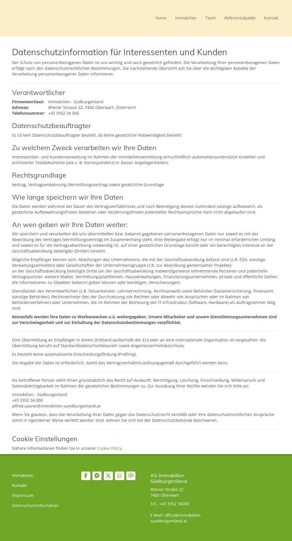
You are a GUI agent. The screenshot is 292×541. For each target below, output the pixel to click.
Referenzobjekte (240, 18)
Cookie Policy (109, 448)
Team (210, 18)
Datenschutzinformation (35, 505)
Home (161, 18)
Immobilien (186, 18)
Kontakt (271, 18)
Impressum (23, 495)
